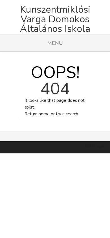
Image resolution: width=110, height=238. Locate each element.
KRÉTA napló (94, 146)
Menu (55, 43)
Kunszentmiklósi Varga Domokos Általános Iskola (55, 17)
